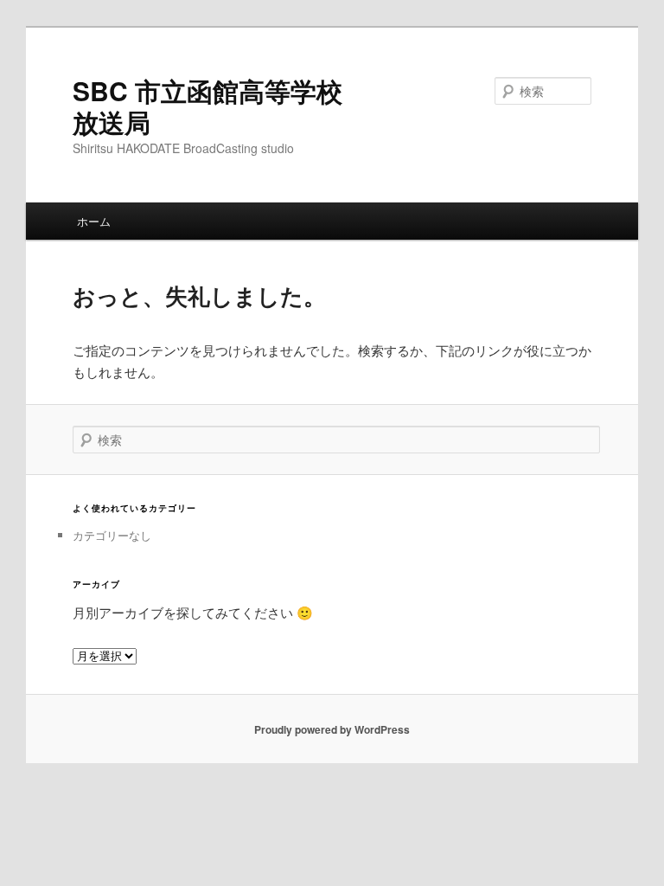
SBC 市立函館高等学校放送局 (207, 106)
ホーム (94, 221)
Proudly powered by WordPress (332, 729)
